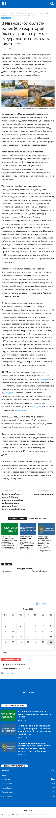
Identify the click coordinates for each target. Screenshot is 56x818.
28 (35, 642)
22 (43, 637)
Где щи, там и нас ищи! (13, 664)
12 (21, 631)
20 (28, 637)
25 (13, 642)
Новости (11, 13)
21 (35, 637)
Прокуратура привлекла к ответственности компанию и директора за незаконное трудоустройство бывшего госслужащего (45, 544)
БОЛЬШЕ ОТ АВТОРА (37, 518)
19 (21, 637)
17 (5, 637)
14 (35, 631)
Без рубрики (6, 788)
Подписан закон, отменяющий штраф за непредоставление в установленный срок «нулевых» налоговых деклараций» (27, 543)
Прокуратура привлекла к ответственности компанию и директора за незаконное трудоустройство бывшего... (34, 747)
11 (13, 631)
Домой (3, 13)
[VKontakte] (25, 693)
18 (13, 637)
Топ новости (6, 784)
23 (51, 637)
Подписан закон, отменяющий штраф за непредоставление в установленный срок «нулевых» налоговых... (34, 729)
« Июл (4, 652)
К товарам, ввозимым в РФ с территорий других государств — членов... (36, 714)
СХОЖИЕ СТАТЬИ (17, 518)
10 (5, 631)
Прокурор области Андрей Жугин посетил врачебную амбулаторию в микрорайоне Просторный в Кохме (13, 502)
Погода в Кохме (24, 568)
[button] (51, 4)
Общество (5, 779)
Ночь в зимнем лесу (43, 494)
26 (21, 642)
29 (43, 642)
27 (28, 642)
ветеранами (20, 410)
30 (51, 642)
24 (5, 642)
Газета (4, 775)
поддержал (11, 393)
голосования (46, 379)
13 (28, 631)
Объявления (6, 796)
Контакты (28, 810)
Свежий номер (7, 792)
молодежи (36, 406)
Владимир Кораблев (10, 668)
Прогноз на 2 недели (39, 571)
